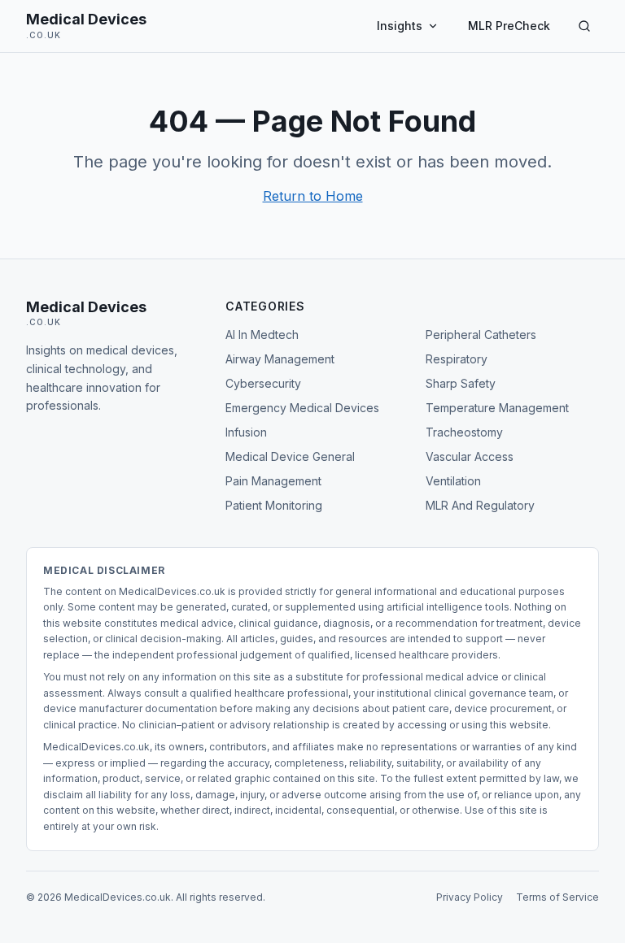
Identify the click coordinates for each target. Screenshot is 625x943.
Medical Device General (290, 456)
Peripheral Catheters (481, 334)
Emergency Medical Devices (302, 408)
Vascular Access (470, 456)
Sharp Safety (461, 383)
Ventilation (453, 481)
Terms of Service (557, 897)
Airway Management (279, 359)
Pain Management (273, 481)
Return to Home (313, 196)
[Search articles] (584, 26)
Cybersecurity (263, 383)
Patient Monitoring (273, 505)
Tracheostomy (464, 432)
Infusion (246, 432)
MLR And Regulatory (480, 505)
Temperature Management (497, 408)
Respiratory (456, 359)
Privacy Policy (469, 897)
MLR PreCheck (509, 26)
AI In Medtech (262, 334)
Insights (399, 26)
